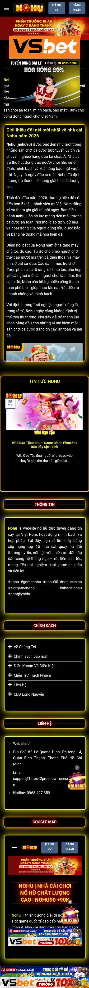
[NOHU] (29, 8)
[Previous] (5, 437)
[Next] (84, 437)
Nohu (8, 80)
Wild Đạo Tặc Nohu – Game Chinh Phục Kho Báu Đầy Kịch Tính (44, 445)
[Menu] (6, 8)
